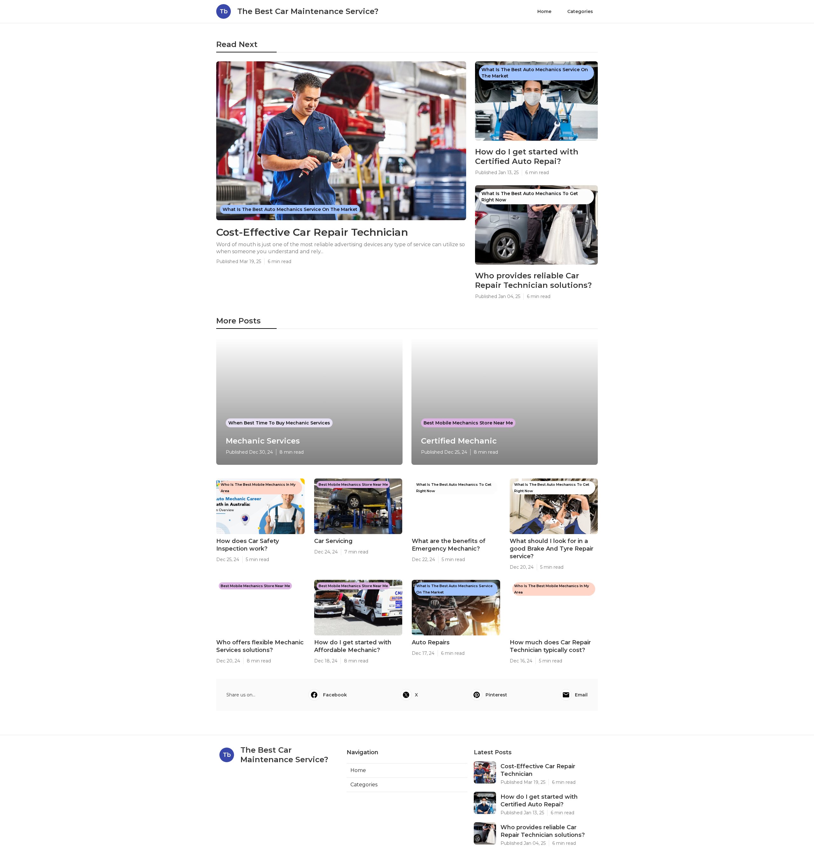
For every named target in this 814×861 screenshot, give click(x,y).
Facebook (335, 695)
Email (581, 695)
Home (544, 11)
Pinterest (496, 695)
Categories (580, 11)
